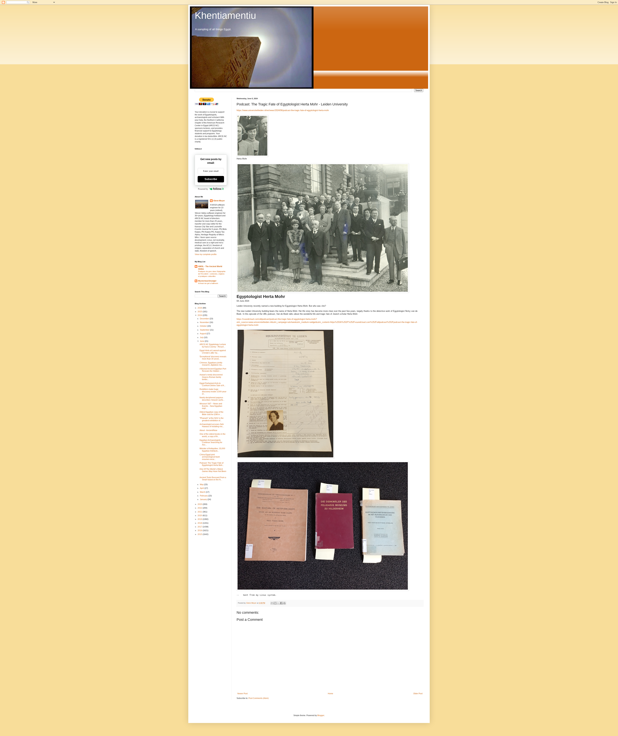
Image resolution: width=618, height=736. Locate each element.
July (202, 337)
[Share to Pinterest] (284, 603)
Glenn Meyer (219, 201)
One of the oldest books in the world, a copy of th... (212, 435)
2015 (200, 534)
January (203, 499)
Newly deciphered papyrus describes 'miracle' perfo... (212, 398)
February (204, 496)
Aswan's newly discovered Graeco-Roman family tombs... (211, 377)
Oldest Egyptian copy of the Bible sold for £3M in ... (211, 413)
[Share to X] (278, 603)
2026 (200, 308)
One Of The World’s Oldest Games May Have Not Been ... (213, 471)
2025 (200, 311)
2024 (200, 315)
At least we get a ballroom (208, 283)
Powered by (203, 189)
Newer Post (242, 693)
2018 (200, 523)
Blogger (320, 715)
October (203, 326)
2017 (200, 527)
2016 (200, 530)
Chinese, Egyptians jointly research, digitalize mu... (211, 364)
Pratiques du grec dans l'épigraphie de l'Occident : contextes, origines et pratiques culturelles (211, 273)
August (203, 333)
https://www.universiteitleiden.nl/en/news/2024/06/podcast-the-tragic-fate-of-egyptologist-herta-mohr (283, 110)
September (205, 330)
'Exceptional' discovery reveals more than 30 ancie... (213, 357)
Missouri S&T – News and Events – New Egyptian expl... (211, 406)
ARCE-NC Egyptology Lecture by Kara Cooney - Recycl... (213, 345)
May (202, 484)
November (205, 322)
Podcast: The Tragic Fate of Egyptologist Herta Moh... (212, 464)
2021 (200, 512)
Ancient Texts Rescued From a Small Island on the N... (213, 478)
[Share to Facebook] (281, 603)
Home (330, 693)
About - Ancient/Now (208, 430)
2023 (200, 504)
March (203, 492)
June (202, 341)
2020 (200, 515)
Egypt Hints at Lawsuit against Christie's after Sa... (213, 351)
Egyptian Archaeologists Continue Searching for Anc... (211, 442)
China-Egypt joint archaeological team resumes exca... (210, 456)
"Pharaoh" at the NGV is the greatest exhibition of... (212, 419)
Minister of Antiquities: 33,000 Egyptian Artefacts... (212, 449)
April (202, 488)
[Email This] (272, 603)
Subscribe (211, 179)
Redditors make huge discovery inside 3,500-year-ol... (213, 391)
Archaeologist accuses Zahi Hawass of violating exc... (212, 425)
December (205, 319)
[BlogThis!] (275, 603)
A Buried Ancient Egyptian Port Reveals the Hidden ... (213, 370)
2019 (200, 519)
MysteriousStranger (207, 281)
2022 (200, 508)
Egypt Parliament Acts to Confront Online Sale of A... (212, 384)
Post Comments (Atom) (258, 698)
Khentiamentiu (225, 15)
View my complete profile (206, 254)
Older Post (417, 693)
